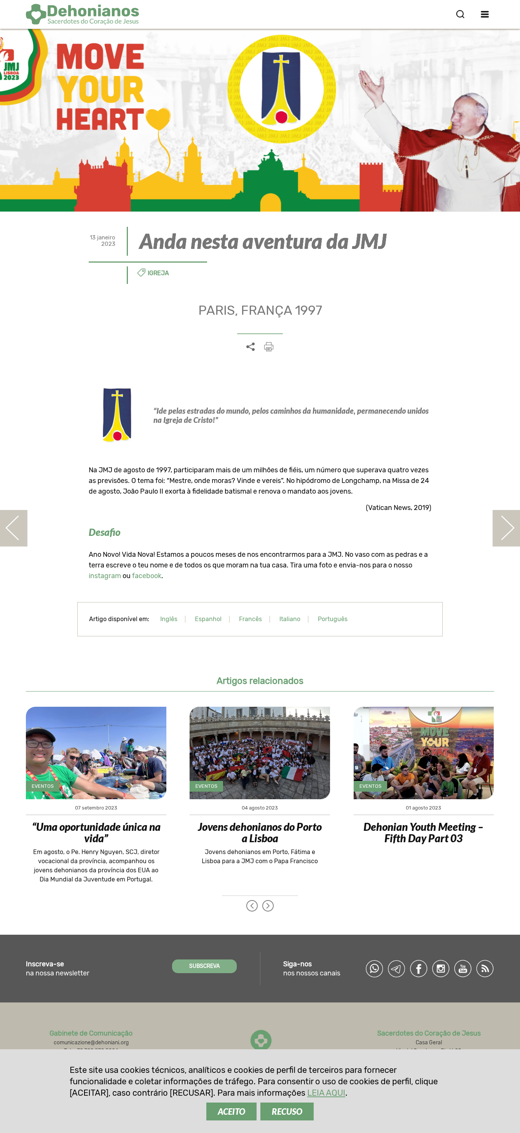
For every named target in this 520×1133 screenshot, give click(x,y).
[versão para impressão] (269, 347)
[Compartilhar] (250, 347)
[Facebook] (419, 968)
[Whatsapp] (374, 968)
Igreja (158, 273)
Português (333, 619)
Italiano (289, 619)
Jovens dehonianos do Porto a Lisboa (260, 832)
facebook (146, 576)
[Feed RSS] (485, 968)
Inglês (168, 619)
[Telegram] (397, 968)
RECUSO (287, 1111)
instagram (105, 576)
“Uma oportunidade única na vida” (96, 832)
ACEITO (231, 1111)
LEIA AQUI (326, 1093)
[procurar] (460, 14)
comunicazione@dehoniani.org (91, 1042)
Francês (250, 619)
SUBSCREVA (204, 966)
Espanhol (208, 619)
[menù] (485, 14)
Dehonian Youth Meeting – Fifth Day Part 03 (423, 832)
